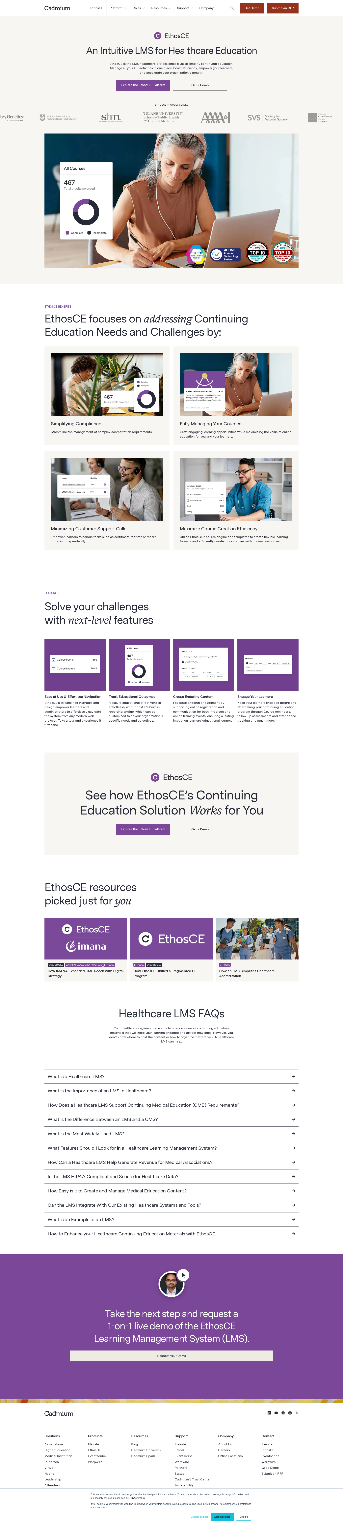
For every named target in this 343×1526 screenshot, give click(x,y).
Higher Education (57, 1450)
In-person (51, 1462)
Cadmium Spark (143, 1456)
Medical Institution (58, 1456)
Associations (54, 1444)
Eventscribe (97, 1456)
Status (179, 1473)
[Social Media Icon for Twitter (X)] (297, 1413)
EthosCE (94, 1450)
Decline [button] (244, 1516)
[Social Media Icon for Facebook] (283, 1413)
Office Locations (230, 1456)
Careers (224, 1450)
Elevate (93, 1444)
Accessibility (184, 1485)
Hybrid (49, 1473)
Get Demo (252, 8)
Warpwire (95, 1462)
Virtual (49, 1468)
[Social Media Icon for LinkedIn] (269, 1413)
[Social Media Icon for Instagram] (290, 1413)
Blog (134, 1444)
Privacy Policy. (137, 1497)
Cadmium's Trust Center (193, 1479)
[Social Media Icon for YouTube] (276, 1413)
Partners (181, 1468)
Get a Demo (200, 85)
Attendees (52, 1485)
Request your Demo (171, 1356)
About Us (225, 1444)
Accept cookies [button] (222, 1516)
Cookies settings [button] (199, 1516)
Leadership (52, 1479)
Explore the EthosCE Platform (143, 85)
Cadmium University (146, 1450)
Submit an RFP (283, 8)
